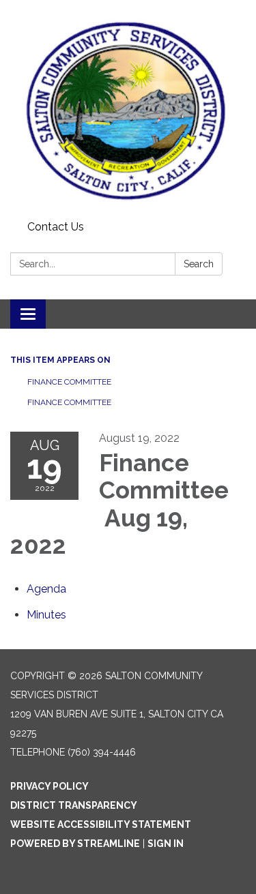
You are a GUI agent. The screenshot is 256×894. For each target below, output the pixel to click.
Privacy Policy (49, 786)
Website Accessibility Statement (100, 824)
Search (199, 263)
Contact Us (55, 226)
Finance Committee (69, 382)
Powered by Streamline (75, 843)
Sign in (165, 843)
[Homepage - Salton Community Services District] (128, 108)
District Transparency (73, 805)
